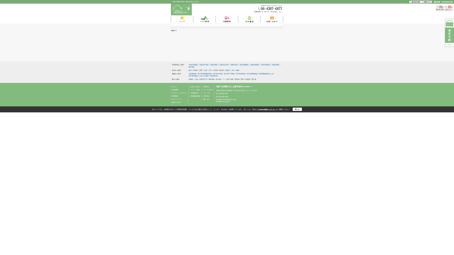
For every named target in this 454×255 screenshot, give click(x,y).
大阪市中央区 (204, 65)
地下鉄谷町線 (240, 74)
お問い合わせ (195, 87)
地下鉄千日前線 (229, 74)
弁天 (233, 70)
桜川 (190, 70)
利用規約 (175, 96)
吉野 (200, 70)
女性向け (207, 96)
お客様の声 (195, 93)
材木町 (195, 70)
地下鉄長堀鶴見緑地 (205, 74)
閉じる (297, 109)
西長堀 (237, 79)
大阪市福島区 (254, 65)
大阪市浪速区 (193, 65)
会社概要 (175, 90)
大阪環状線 (192, 74)
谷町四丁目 (203, 79)
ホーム (174, 87)
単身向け (207, 87)
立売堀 (215, 70)
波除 (237, 70)
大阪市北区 (234, 65)
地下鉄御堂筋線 (252, 74)
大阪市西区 (214, 65)
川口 (210, 70)
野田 (242, 79)
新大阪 (218, 79)
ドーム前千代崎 (227, 79)
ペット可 (207, 93)
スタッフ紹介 (195, 90)
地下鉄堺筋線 (193, 76)
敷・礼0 (206, 99)
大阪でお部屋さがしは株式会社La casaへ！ (234, 86)
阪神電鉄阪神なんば (266, 74)
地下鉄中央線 (217, 74)
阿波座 (247, 79)
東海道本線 (214, 76)
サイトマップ (176, 99)
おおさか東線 (204, 76)
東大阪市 (192, 67)
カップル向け (208, 90)
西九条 (254, 79)
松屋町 (191, 79)
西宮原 (221, 70)
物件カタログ (176, 102)
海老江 (227, 70)
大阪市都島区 (244, 65)
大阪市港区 (275, 65)
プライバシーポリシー (179, 93)
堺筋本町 (212, 79)
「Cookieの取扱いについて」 (266, 109)
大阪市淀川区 (224, 65)
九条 (205, 70)
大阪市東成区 (265, 65)
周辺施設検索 (195, 96)
